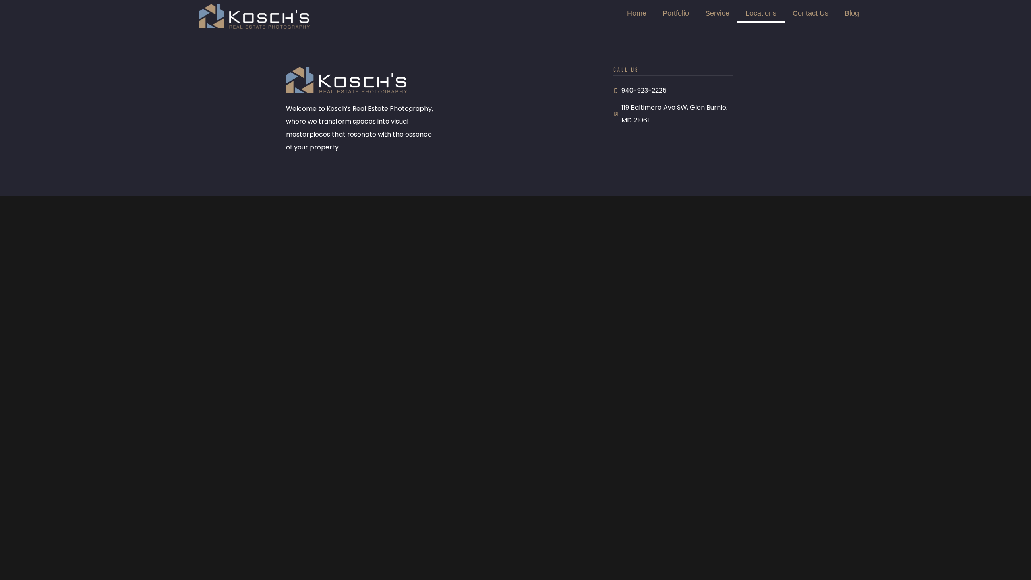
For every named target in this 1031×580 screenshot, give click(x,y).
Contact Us (810, 13)
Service (717, 13)
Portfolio (675, 13)
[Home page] (254, 16)
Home (636, 13)
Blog (852, 13)
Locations (760, 13)
